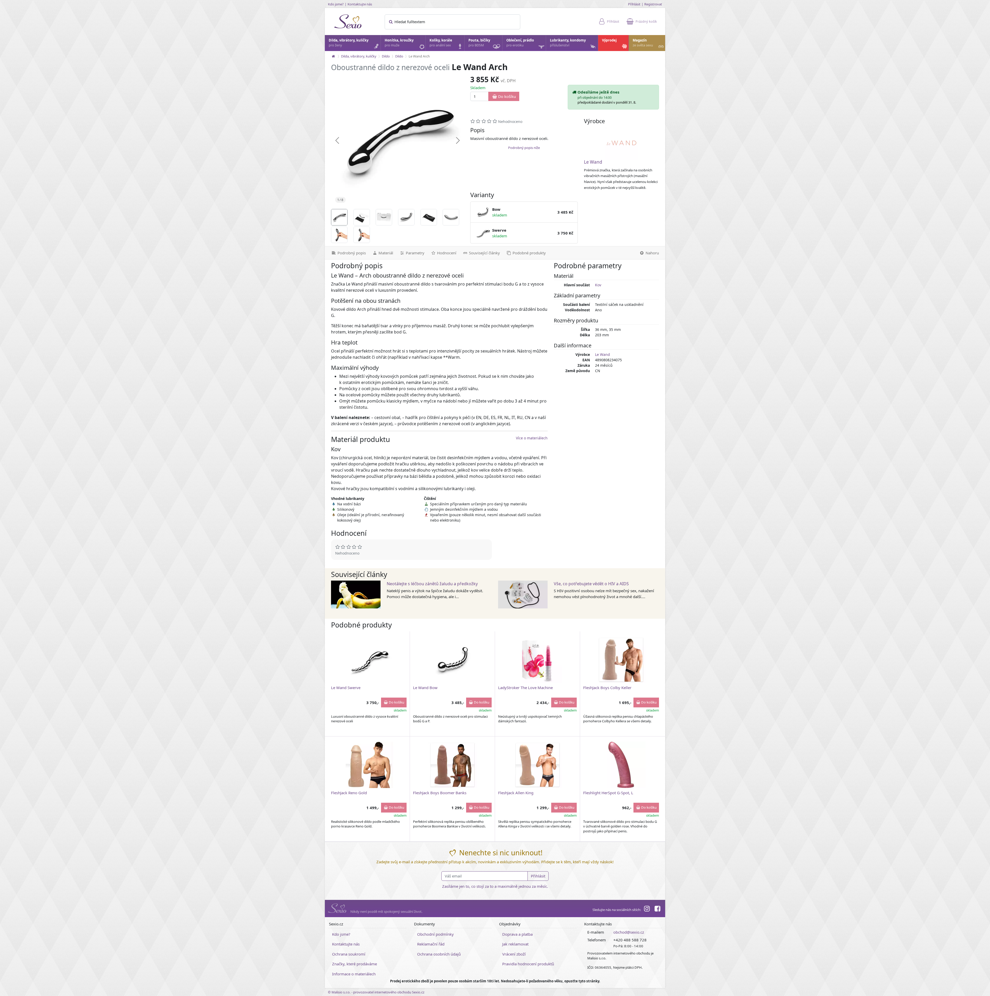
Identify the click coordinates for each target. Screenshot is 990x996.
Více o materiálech (532, 438)
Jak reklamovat (515, 944)
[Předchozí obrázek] (337, 140)
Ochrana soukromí (348, 954)
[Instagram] (646, 909)
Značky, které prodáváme (354, 963)
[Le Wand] (621, 143)
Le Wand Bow (425, 687)
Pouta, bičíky (479, 43)
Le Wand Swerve (345, 687)
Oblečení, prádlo (520, 43)
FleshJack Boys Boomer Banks (439, 792)
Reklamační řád (430, 944)
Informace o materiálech (354, 973)
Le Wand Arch (419, 56)
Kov (598, 284)
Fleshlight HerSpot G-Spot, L (608, 792)
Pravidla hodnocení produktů (528, 963)
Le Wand (593, 162)
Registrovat (653, 4)
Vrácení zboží (514, 954)
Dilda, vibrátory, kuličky (348, 43)
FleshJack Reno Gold (349, 792)
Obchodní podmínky (435, 934)
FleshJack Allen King (515, 792)
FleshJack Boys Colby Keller (607, 687)
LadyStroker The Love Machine (525, 687)
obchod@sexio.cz (628, 932)
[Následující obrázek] (458, 140)
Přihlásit (634, 4)
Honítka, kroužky (399, 43)
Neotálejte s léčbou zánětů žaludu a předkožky (432, 584)
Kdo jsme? (336, 4)
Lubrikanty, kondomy (568, 43)
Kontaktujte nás (360, 4)
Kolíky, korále (441, 43)
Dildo (386, 56)
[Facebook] (657, 909)
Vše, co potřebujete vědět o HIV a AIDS (591, 584)
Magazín (643, 43)
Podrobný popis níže (524, 147)
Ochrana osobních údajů (439, 954)
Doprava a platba (517, 934)
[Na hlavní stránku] (333, 56)
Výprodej (609, 40)
